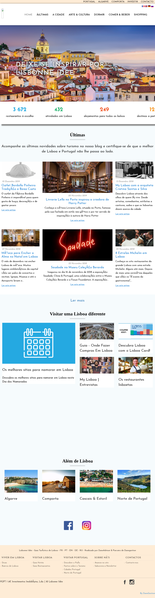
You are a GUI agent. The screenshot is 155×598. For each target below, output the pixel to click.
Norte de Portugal (72, 573)
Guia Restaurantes (41, 566)
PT (66, 550)
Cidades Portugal (72, 570)
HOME (28, 15)
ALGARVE (103, 2)
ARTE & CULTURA (79, 15)
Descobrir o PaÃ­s (72, 563)
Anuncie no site (102, 563)
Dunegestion (130, 550)
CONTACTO (147, 2)
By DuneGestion (147, 593)
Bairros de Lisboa (10, 566)
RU (81, 550)
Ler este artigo (9, 210)
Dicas (4, 563)
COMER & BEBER (119, 15)
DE (76, 550)
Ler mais (77, 300)
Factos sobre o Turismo (74, 566)
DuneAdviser (104, 550)
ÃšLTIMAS (42, 15)
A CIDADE (58, 15)
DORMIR (99, 15)
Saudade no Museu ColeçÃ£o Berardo (77, 267)
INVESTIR (132, 2)
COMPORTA (118, 2)
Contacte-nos (132, 563)
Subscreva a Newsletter (105, 566)
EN (71, 550)
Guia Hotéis (38, 563)
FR (61, 550)
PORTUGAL (89, 2)
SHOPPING (140, 15)
